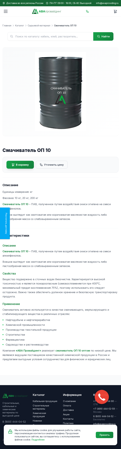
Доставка (68, 410)
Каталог (19, 25)
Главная (7, 25)
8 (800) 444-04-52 (103, 416)
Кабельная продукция (45, 401)
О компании (69, 401)
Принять (104, 435)
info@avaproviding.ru (107, 3)
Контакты (68, 418)
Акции (66, 414)
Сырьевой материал (39, 25)
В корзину (22, 164)
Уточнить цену (54, 164)
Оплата (67, 405)
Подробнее (38, 439)
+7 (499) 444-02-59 (104, 408)
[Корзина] (115, 11)
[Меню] (6, 11)
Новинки (37, 420)
